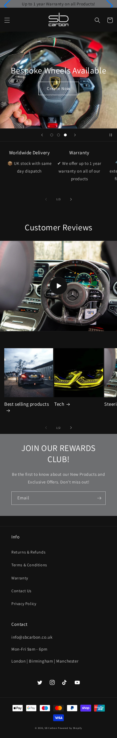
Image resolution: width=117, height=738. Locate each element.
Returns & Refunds (28, 552)
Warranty (19, 578)
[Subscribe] (99, 498)
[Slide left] (46, 199)
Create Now (58, 88)
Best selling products (26, 404)
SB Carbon (51, 727)
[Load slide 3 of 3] (65, 135)
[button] (7, 20)
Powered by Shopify (70, 727)
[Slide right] (71, 199)
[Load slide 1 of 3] (51, 135)
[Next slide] (75, 135)
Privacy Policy (23, 603)
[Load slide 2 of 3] (58, 135)
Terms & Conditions (29, 564)
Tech (59, 404)
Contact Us (21, 590)
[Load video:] (58, 286)
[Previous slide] (42, 135)
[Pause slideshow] (111, 135)
